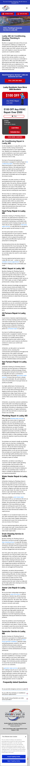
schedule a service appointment (10, 262)
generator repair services (10, 668)
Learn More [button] (15, 128)
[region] (14, 750)
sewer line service (15, 594)
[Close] (25, 736)
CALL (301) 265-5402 (15, 80)
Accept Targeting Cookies (13, 756)
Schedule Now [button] (15, 132)
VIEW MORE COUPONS (15, 137)
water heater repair (19, 497)
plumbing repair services (16, 418)
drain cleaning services (8, 542)
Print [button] (15, 116)
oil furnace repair (12, 328)
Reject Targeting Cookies (14, 761)
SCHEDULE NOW (9, 13)
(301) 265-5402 (23, 13)
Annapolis (14, 2)
